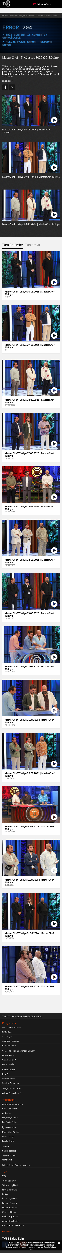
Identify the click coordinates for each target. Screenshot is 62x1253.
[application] (31, 626)
